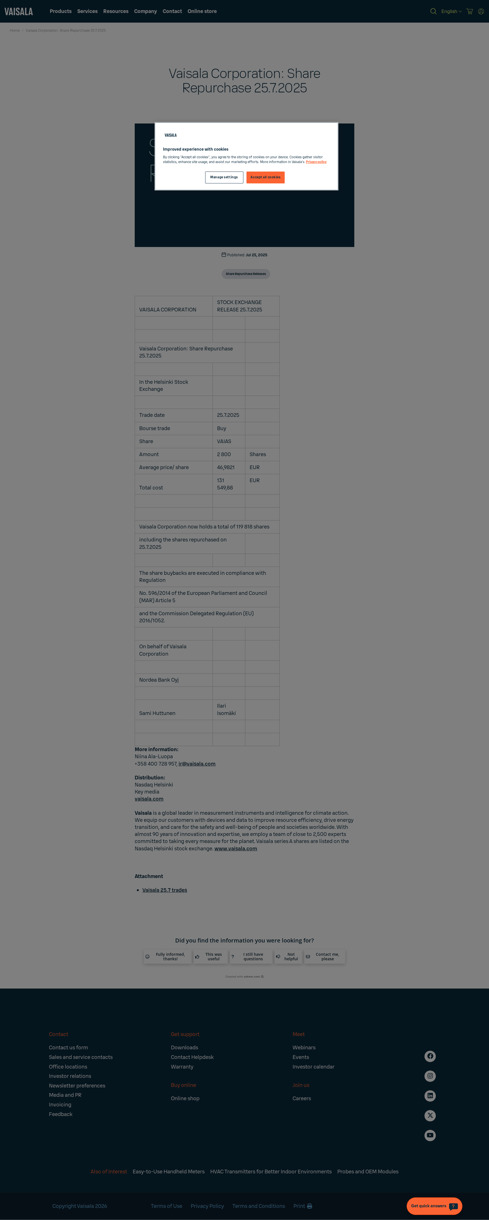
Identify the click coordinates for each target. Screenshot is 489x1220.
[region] (246, 156)
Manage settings (224, 177)
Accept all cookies (265, 177)
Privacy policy (316, 162)
